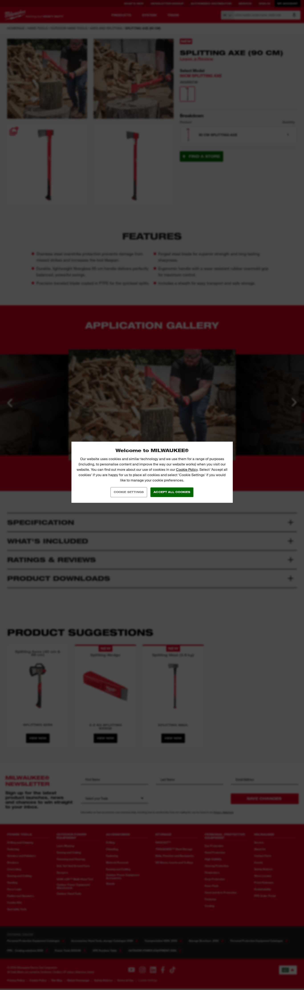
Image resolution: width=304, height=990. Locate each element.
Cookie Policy (187, 469)
